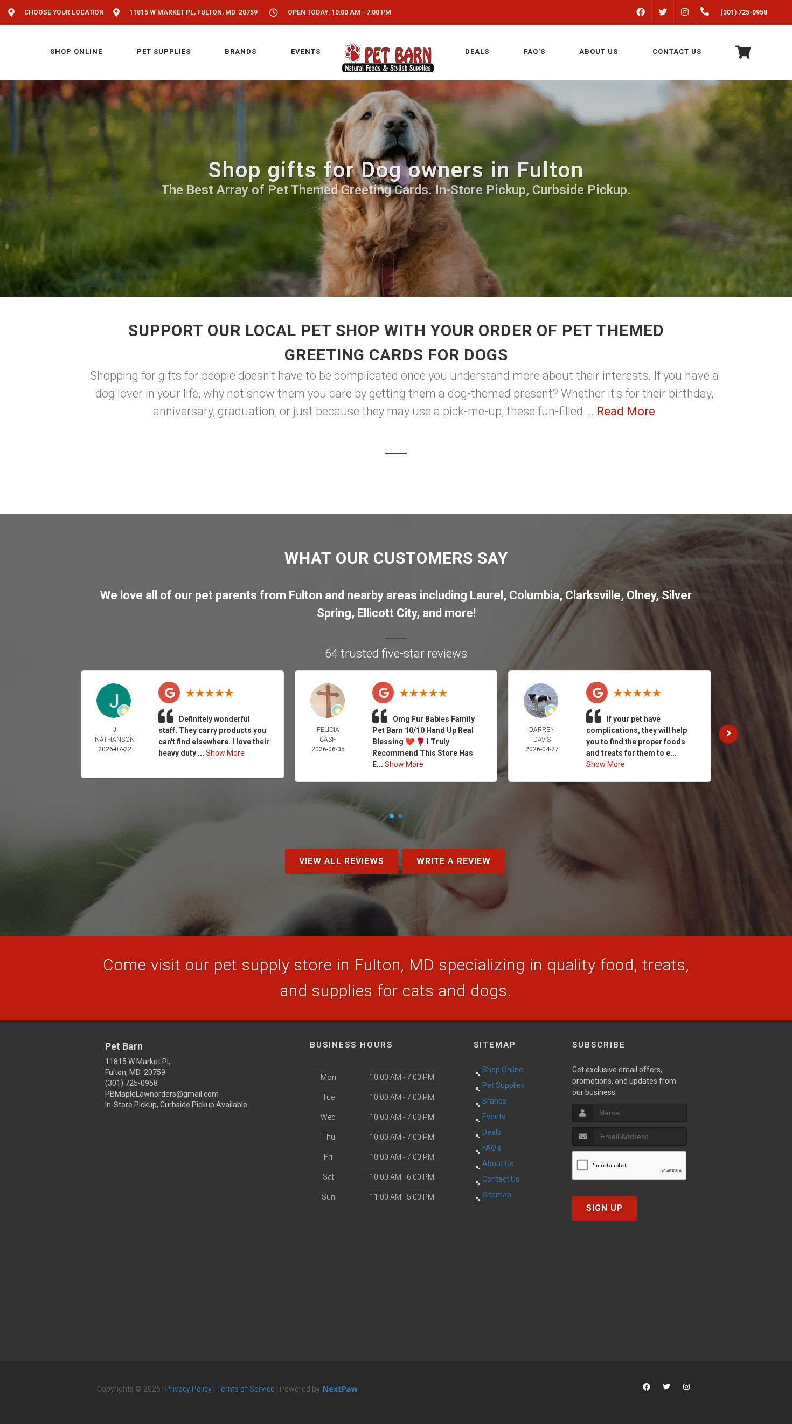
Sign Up (604, 1208)
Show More (225, 753)
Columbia (534, 595)
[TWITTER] (662, 12)
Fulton (305, 595)
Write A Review (453, 861)
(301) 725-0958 (131, 1083)
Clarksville (593, 595)
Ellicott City (386, 613)
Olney (641, 595)
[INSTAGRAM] (685, 12)
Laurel (486, 595)
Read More (625, 411)
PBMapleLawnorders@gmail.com (162, 1094)
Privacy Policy (188, 1389)
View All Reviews (341, 861)
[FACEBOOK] (640, 12)
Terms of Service (246, 1389)
